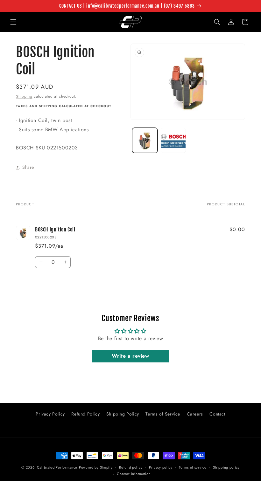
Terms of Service (162, 414)
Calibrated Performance (57, 467)
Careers (195, 414)
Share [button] (28, 167)
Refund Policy (85, 414)
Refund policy (130, 467)
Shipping (24, 96)
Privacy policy (161, 467)
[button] (13, 22)
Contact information (134, 473)
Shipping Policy (122, 414)
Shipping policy (226, 467)
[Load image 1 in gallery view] (145, 140)
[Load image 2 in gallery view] (173, 140)
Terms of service (192, 467)
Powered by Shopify (96, 467)
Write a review (130, 356)
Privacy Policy (50, 414)
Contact (217, 414)
